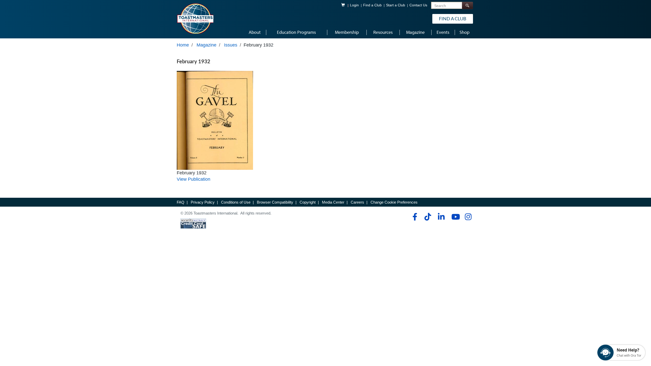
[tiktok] (427, 216)
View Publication (193, 179)
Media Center (333, 202)
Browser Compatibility (275, 202)
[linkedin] (441, 216)
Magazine (206, 45)
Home (183, 45)
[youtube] (454, 216)
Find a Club (372, 5)
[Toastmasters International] (195, 18)
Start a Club (395, 5)
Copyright (308, 202)
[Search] (467, 5)
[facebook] (414, 216)
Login (354, 5)
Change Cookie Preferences (394, 202)
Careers (357, 202)
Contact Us (418, 5)
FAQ (180, 202)
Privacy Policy (203, 202)
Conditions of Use (235, 202)
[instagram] (468, 216)
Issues (230, 45)
